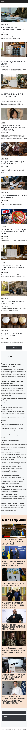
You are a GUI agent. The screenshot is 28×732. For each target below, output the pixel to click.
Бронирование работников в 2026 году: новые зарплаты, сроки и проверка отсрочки (13, 677)
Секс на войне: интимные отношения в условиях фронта (14, 196)
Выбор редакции (14, 520)
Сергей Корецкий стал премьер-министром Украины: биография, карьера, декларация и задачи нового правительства (13, 699)
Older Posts (14, 348)
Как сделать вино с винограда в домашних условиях (12, 162)
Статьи (6, 24)
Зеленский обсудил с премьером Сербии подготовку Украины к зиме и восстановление (13, 563)
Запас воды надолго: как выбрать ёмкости (13, 63)
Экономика (3, 226)
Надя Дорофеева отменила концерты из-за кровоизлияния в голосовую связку (13, 127)
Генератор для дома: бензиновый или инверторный (12, 302)
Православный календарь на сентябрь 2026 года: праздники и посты (12, 267)
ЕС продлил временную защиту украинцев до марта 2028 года (13, 584)
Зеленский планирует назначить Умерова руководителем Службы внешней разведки (13, 627)
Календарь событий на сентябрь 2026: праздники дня (12, 95)
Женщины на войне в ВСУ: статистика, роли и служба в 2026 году (12, 29)
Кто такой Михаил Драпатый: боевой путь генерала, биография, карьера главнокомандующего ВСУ (13, 651)
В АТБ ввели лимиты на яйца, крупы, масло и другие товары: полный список (14, 231)
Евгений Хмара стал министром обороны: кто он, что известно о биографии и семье (13, 541)
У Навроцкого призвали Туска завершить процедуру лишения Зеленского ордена (13, 605)
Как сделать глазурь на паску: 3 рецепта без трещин (12, 334)
